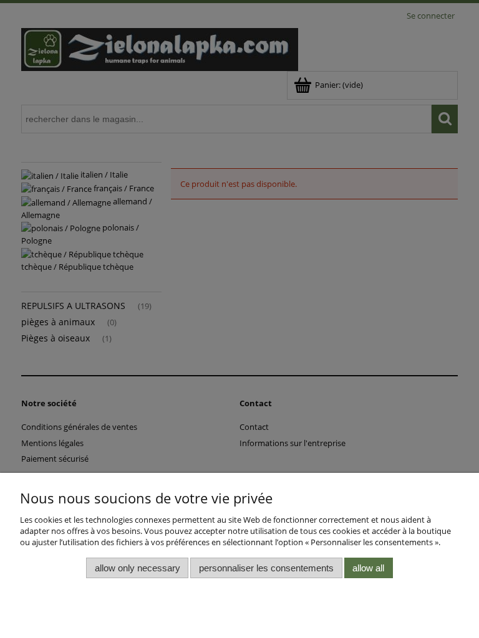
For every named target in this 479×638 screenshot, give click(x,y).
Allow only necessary (137, 568)
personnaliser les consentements (266, 568)
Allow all (368, 568)
